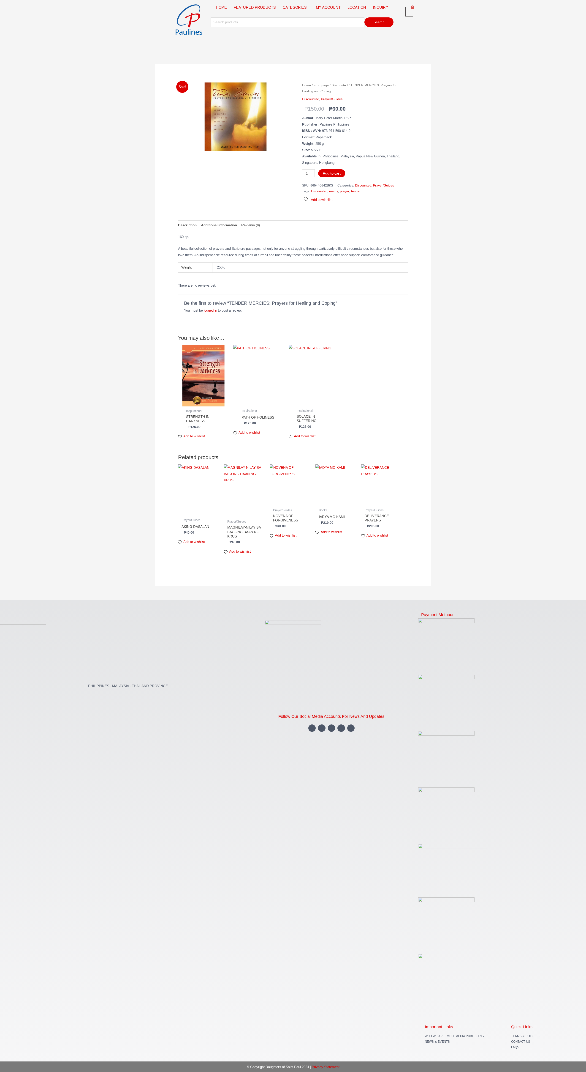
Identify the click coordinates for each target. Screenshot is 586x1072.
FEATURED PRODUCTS (255, 7)
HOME (221, 7)
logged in (210, 310)
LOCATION (356, 7)
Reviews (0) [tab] (250, 225)
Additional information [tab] (219, 225)
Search (379, 22)
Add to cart (332, 173)
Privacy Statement (325, 1067)
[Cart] (409, 11)
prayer (344, 191)
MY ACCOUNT (328, 7)
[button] (295, 7)
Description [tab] (187, 225)
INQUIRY (380, 7)
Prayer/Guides (332, 99)
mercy (333, 191)
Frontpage (321, 85)
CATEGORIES (295, 7)
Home (306, 85)
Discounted (339, 85)
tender (356, 191)
